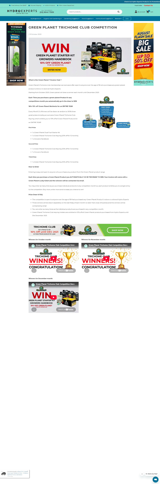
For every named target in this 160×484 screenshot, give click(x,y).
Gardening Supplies (71, 18)
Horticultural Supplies (104, 18)
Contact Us (148, 5)
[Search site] (118, 12)
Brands (117, 18)
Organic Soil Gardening (52, 18)
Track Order (138, 5)
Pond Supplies (87, 18)
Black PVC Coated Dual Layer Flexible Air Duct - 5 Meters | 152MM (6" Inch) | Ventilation (16, 473)
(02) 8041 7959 (47, 12)
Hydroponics (35, 18)
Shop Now (147, 1)
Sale (127, 18)
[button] (140, 12)
